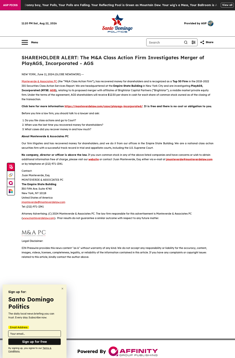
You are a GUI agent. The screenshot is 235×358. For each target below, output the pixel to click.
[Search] (186, 42)
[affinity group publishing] (11, 183)
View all (227, 5)
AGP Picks (10, 5)
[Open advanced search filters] (193, 42)
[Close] (62, 288)
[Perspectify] (11, 175)
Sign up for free (34, 342)
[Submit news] (11, 167)
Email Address (18, 327)
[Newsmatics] (11, 191)
